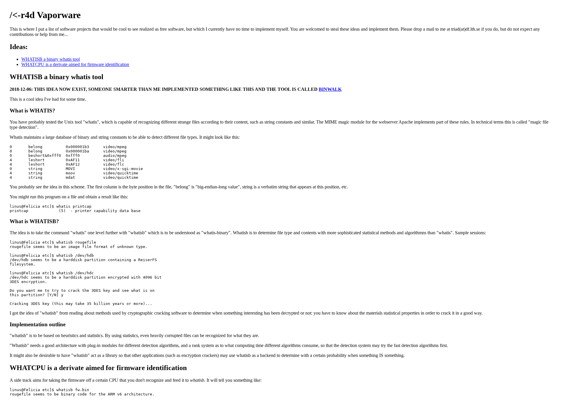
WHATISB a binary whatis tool (50, 59)
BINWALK (330, 89)
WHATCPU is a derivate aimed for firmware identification (75, 64)
